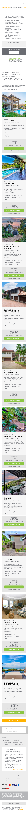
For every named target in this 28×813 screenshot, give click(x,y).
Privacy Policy (7, 742)
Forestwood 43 (11, 311)
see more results (14, 720)
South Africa (5, 72)
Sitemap (21, 809)
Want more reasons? (18, 769)
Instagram (19, 776)
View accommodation (13, 148)
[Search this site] (19, 4)
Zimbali (6, 119)
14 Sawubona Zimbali (13, 436)
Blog (7, 780)
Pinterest (19, 778)
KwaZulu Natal (6, 74)
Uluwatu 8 (9, 183)
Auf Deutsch (14, 52)
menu (21, 4)
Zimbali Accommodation (8, 76)
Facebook (8, 776)
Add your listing (14, 803)
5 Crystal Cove (11, 372)
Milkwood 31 (10, 622)
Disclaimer (16, 740)
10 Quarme (9, 499)
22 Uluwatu (9, 121)
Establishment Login (18, 744)
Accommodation (15, 72)
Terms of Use (7, 744)
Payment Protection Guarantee (12, 27)
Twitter (7, 778)
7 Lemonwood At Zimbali (12, 247)
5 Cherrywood (11, 684)
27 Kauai (8, 559)
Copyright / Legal (17, 742)
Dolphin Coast (15, 74)
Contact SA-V (7, 740)
